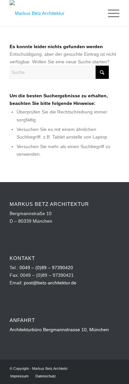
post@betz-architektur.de (50, 282)
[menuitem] (110, 13)
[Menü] (110, 13)
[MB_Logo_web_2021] (53, 13)
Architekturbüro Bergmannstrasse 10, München (59, 329)
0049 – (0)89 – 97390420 (46, 267)
